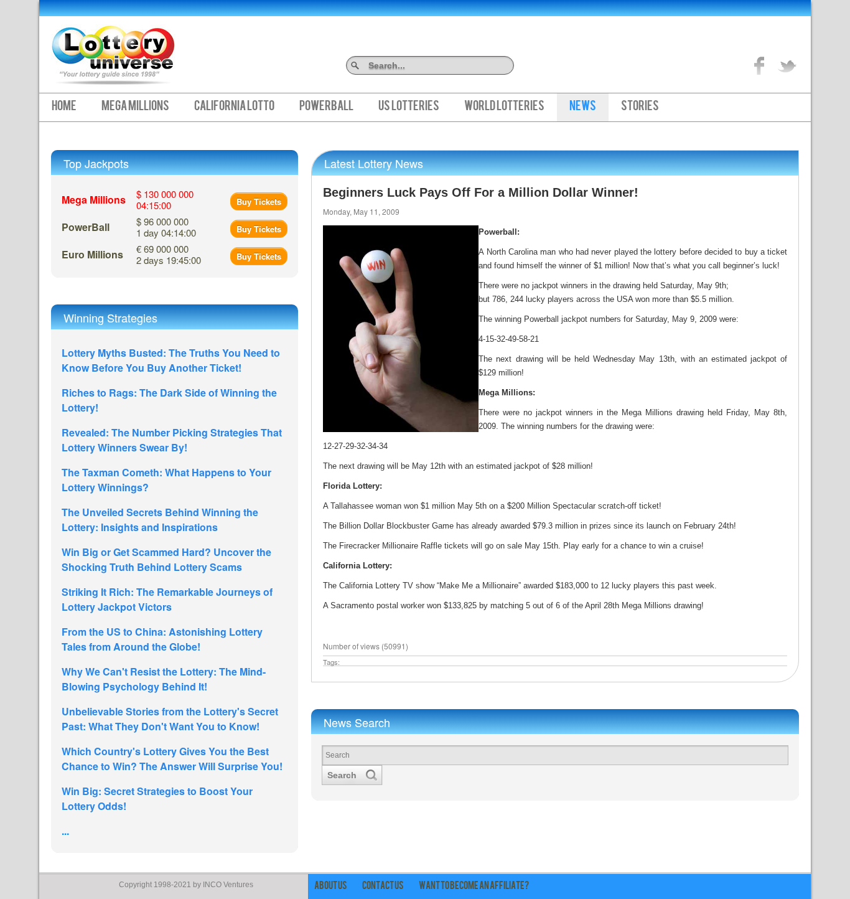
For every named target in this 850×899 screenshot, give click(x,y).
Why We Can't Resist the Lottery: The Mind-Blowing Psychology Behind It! (164, 679)
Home (64, 107)
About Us (330, 886)
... (65, 831)
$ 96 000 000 (166, 227)
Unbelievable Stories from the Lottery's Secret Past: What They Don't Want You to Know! (170, 718)
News (582, 107)
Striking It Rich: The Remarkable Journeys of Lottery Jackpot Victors (167, 599)
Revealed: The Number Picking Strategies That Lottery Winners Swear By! (172, 439)
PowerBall (326, 107)
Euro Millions (92, 254)
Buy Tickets (258, 201)
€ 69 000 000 (168, 254)
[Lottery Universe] (113, 50)
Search (509, 65)
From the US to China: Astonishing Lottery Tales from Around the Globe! (162, 639)
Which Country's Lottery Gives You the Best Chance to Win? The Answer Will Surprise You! (172, 758)
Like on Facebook (759, 65)
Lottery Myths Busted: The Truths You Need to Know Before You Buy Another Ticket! (171, 360)
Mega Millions (135, 107)
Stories (640, 107)
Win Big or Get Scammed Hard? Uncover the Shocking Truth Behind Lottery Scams (166, 559)
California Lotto (234, 107)
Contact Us (383, 886)
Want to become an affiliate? (474, 886)
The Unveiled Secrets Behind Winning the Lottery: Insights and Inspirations (160, 519)
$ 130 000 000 (165, 199)
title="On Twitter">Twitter (787, 65)
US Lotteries (408, 107)
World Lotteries (504, 107)
